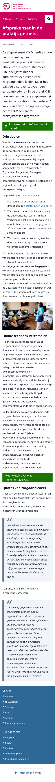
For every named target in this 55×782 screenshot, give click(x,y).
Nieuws (32, 19)
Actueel (20, 19)
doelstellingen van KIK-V (37, 205)
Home (8, 19)
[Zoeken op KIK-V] (49, 19)
